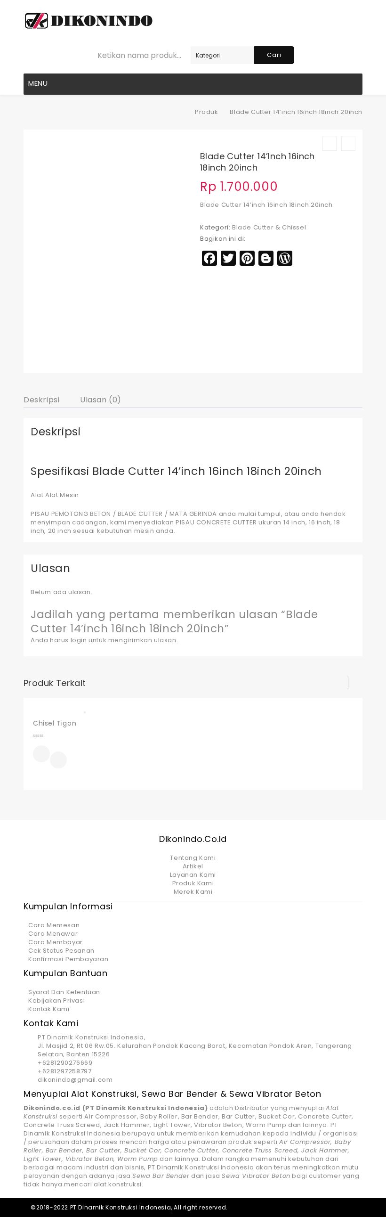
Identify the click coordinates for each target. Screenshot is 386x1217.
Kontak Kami (49, 1009)
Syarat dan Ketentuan (64, 992)
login (79, 640)
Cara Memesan (54, 925)
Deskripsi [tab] (41, 399)
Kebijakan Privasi (56, 1000)
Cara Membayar (55, 942)
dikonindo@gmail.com (75, 1079)
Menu (38, 83)
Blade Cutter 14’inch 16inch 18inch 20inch (266, 204)
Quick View (58, 760)
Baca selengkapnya (41, 753)
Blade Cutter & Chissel (269, 227)
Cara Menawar (53, 933)
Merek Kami (193, 891)
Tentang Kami (193, 857)
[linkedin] (324, 1207)
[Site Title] (88, 20)
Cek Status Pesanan (61, 950)
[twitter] (307, 1207)
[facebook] (291, 1207)
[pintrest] (340, 1207)
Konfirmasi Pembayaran (68, 959)
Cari (274, 54)
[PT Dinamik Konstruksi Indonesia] (182, 111)
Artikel (193, 866)
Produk (206, 111)
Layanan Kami (193, 874)
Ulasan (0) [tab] (100, 399)
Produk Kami (193, 883)
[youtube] (356, 1207)
